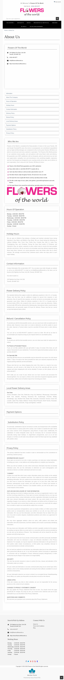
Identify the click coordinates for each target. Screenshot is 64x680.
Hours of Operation (11, 101)
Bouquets (20, 22)
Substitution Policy (11, 129)
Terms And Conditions (38, 626)
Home (6, 30)
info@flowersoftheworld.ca (16, 632)
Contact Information (11, 109)
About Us (35, 624)
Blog (34, 628)
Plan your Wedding (36, 26)
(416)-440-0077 (35, 6)
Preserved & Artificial (41, 22)
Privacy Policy (10, 133)
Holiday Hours (10, 105)
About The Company (12, 97)
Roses (29, 22)
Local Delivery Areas (12, 121)
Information (9, 93)
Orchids (54, 22)
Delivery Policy (10, 113)
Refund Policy (10, 117)
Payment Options (11, 125)
